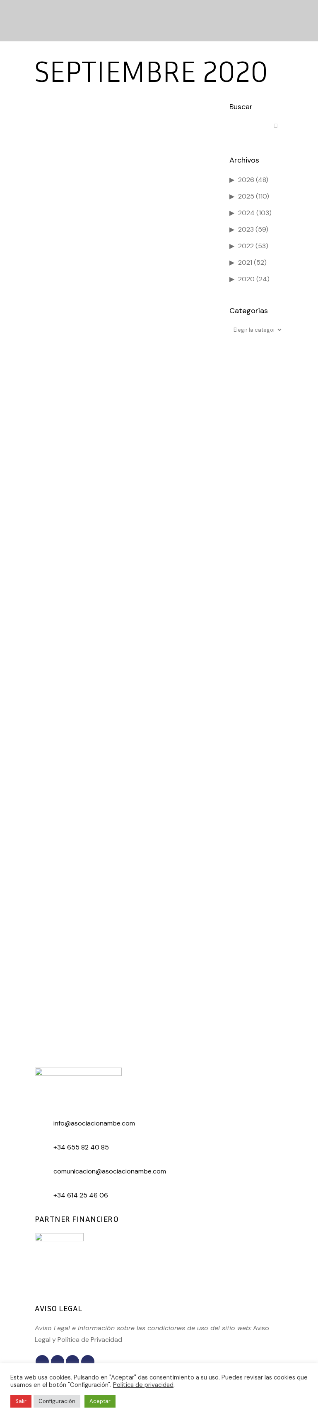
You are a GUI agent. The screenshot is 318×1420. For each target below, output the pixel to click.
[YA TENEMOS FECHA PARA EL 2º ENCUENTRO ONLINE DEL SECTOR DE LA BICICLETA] (124, 157)
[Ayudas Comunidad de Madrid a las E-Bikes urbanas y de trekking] (124, 380)
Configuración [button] (57, 1401)
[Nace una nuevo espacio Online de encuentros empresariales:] (124, 837)
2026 (246, 179)
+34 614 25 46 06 (80, 1195)
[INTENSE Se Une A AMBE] (124, 614)
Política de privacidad (143, 1385)
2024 (246, 212)
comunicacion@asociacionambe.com (109, 1171)
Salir (20, 1401)
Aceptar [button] (100, 1401)
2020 (246, 279)
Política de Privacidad (90, 1339)
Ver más (61, 296)
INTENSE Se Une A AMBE (83, 686)
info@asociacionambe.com (94, 1123)
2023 (246, 229)
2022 (246, 246)
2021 (245, 262)
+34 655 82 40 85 (81, 1147)
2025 (246, 196)
